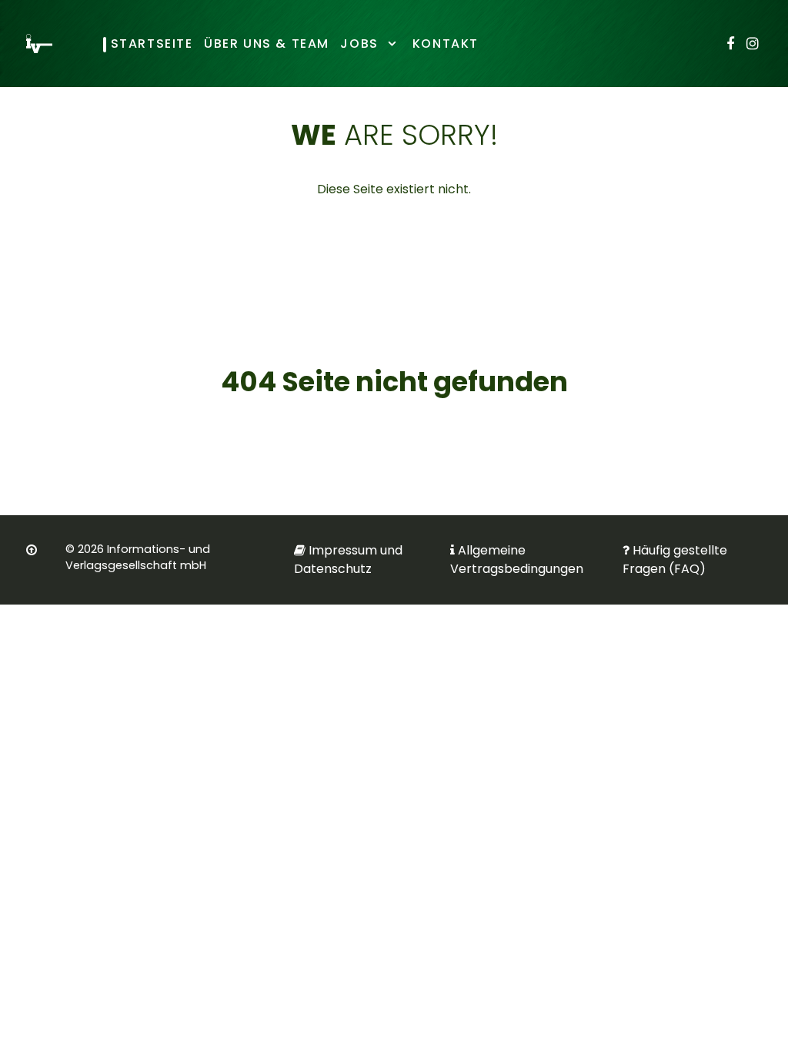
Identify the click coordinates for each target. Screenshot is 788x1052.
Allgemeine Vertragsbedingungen (516, 559)
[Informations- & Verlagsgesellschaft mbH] (39, 43)
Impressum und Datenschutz (348, 559)
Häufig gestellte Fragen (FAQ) (675, 559)
